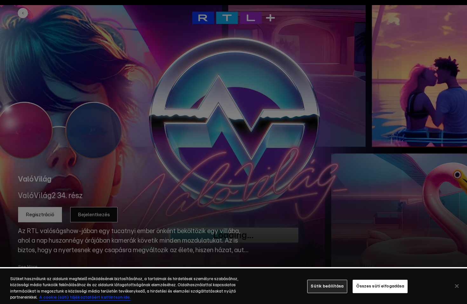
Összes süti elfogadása (380, 286)
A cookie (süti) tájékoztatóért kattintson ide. (85, 297)
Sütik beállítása (327, 286)
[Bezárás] (457, 286)
